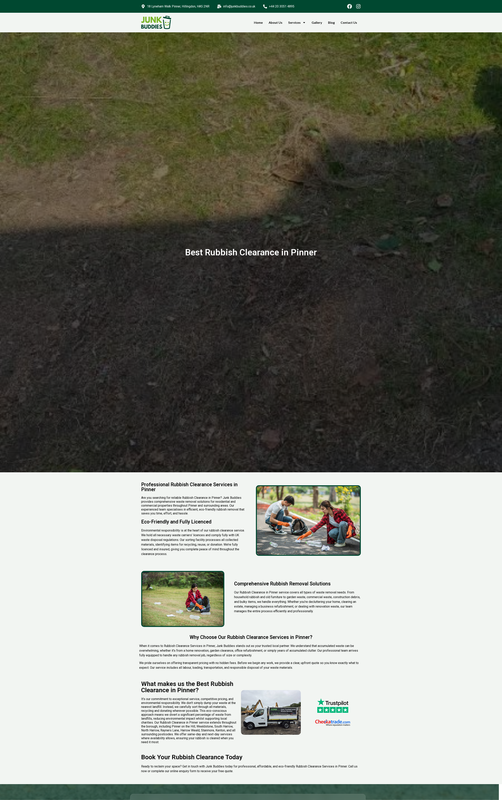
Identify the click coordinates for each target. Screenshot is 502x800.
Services (294, 22)
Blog (331, 22)
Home (258, 22)
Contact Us (349, 22)
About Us (275, 22)
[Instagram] (358, 6)
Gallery (317, 22)
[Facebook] (349, 6)
